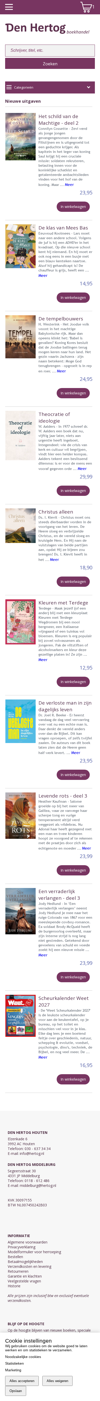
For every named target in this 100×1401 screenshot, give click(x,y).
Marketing (13, 1370)
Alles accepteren (21, 1381)
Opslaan (15, 1391)
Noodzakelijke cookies (23, 1357)
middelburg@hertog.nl (38, 1185)
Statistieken (14, 1363)
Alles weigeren (57, 1381)
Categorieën (23, 87)
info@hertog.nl (32, 1153)
